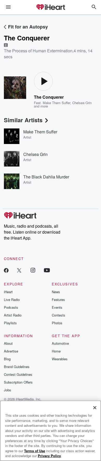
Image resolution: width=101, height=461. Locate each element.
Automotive (60, 343)
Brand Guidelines (17, 366)
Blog (7, 358)
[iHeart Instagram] (33, 270)
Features (58, 299)
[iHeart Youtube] (47, 270)
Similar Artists (23, 120)
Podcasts (11, 307)
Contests (58, 315)
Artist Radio (12, 315)
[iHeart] (50, 7)
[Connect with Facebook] (6, 270)
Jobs (7, 389)
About (8, 343)
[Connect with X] (19, 270)
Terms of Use (34, 450)
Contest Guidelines (18, 374)
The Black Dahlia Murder (46, 177)
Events (57, 307)
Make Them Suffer (56, 102)
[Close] (94, 407)
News (56, 291)
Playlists (10, 322)
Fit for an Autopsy (28, 26)
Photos (57, 322)
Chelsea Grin (82, 102)
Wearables (60, 358)
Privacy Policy (49, 455)
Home (56, 351)
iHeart (8, 291)
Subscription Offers (18, 382)
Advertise (11, 351)
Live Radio (12, 299)
